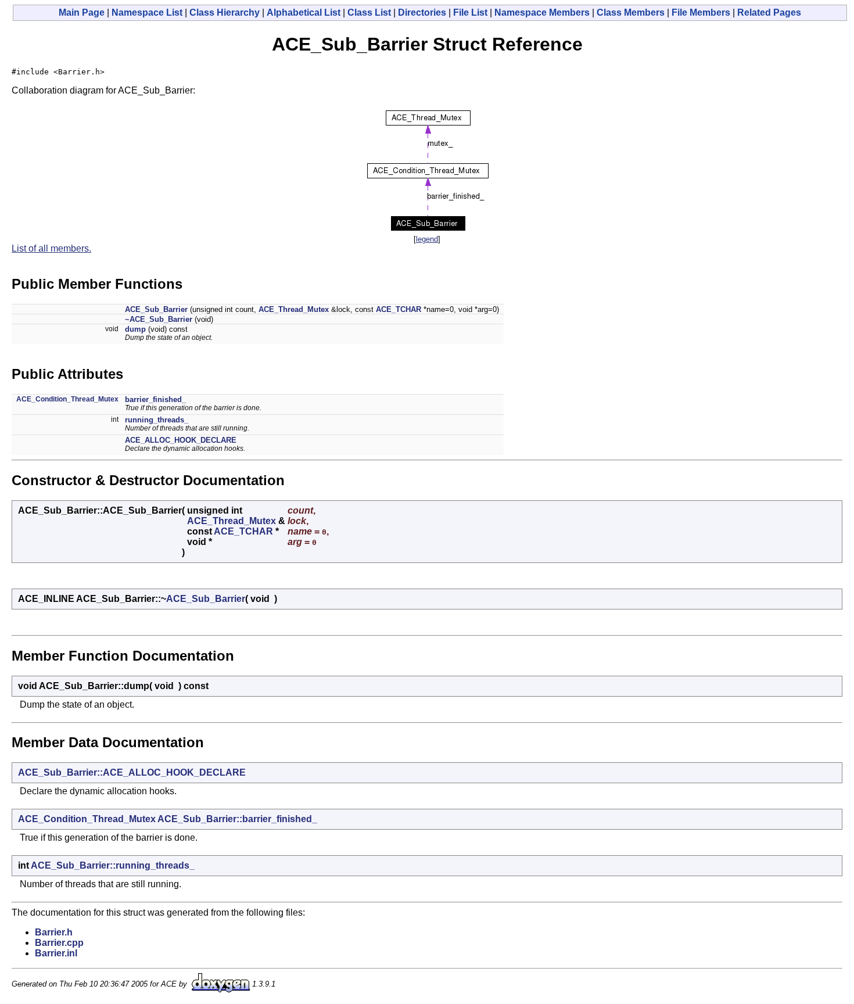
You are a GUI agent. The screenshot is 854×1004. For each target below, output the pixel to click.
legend (427, 239)
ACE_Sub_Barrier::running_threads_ (113, 865)
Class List (369, 12)
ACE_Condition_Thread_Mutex (67, 399)
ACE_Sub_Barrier (156, 309)
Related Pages (769, 12)
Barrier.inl (56, 953)
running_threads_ (156, 419)
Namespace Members (542, 12)
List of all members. (51, 248)
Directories (422, 12)
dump (135, 329)
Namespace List (147, 12)
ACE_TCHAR (398, 309)
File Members (701, 12)
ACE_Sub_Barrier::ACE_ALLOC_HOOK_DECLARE (132, 772)
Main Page (82, 12)
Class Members (631, 12)
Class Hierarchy (224, 12)
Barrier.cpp (59, 943)
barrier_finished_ (155, 399)
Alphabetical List (303, 12)
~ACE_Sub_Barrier (158, 319)
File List (470, 12)
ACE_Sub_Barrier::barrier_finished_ (237, 819)
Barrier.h (54, 932)
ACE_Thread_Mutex (294, 309)
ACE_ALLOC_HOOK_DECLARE (180, 440)
